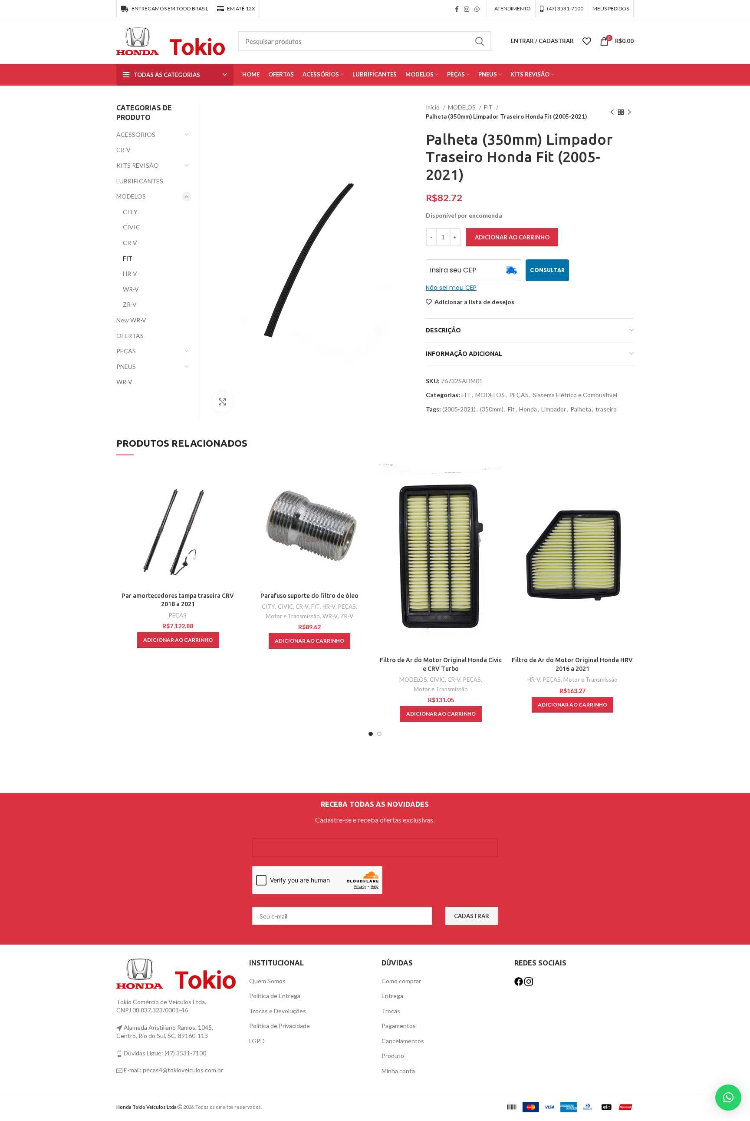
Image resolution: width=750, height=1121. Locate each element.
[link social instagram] (466, 9)
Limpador (553, 409)
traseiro (606, 409)
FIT (489, 107)
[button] (178, 640)
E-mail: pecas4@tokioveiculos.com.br (172, 1070)
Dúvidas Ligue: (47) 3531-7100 (164, 1053)
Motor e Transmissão (293, 616)
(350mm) (491, 409)
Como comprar (401, 981)
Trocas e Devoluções (277, 1011)
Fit (511, 409)
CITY (130, 212)
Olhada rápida (232, 478)
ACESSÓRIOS (135, 134)
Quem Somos (267, 981)
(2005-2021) (459, 409)
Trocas (391, 1011)
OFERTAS (130, 335)
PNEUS (126, 366)
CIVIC (131, 227)
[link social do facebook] (456, 9)
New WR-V (131, 320)
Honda (528, 409)
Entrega (392, 995)
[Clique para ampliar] (222, 402)
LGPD (257, 1041)
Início (433, 107)
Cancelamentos (403, 1041)
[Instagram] (528, 981)
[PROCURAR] (479, 41)
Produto (393, 1055)
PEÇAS (519, 394)
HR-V (130, 273)
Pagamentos (399, 1025)
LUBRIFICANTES (139, 181)
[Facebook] (519, 981)
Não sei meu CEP (451, 287)
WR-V (131, 289)
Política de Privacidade (279, 1025)
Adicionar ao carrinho (512, 237)
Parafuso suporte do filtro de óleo (309, 595)
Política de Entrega (274, 995)
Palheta (580, 409)
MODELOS (462, 107)
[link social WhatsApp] (477, 9)
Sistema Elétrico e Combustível (575, 394)
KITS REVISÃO (137, 165)
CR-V (123, 149)
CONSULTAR (547, 270)
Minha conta (398, 1071)
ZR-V (130, 304)
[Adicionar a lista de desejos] (232, 498)
